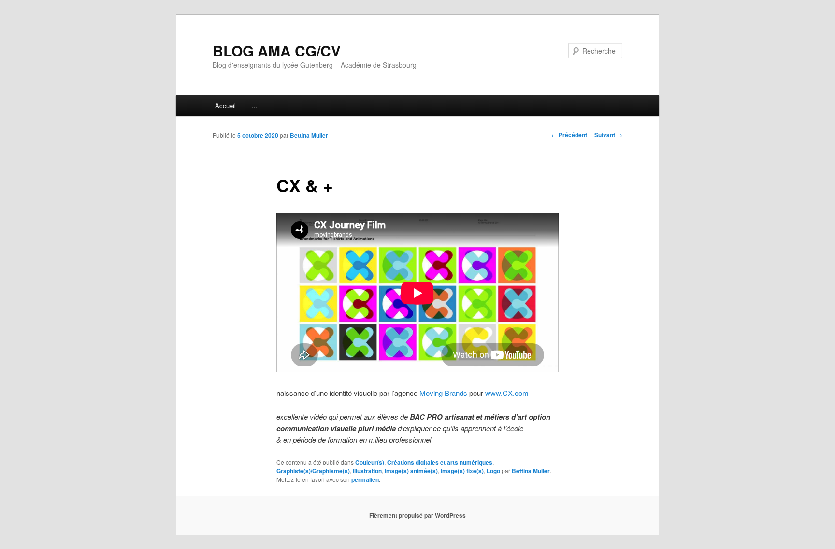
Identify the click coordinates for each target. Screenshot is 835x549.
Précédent (569, 134)
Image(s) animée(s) (411, 470)
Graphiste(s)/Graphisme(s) (313, 470)
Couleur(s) (369, 462)
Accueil (225, 105)
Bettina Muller (309, 135)
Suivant (608, 134)
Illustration (367, 470)
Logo (493, 470)
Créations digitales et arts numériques (439, 462)
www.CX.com (507, 393)
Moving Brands (443, 393)
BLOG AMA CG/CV (277, 50)
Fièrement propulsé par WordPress (417, 515)
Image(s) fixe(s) (462, 470)
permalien (365, 479)
